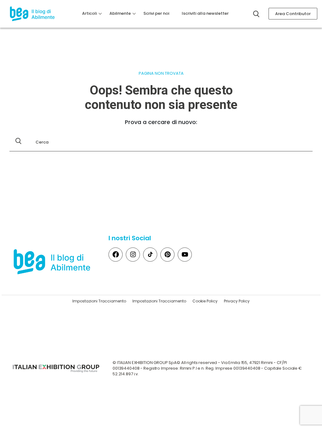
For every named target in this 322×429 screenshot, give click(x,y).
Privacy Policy (237, 301)
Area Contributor (293, 14)
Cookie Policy (205, 301)
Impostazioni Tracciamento (99, 301)
